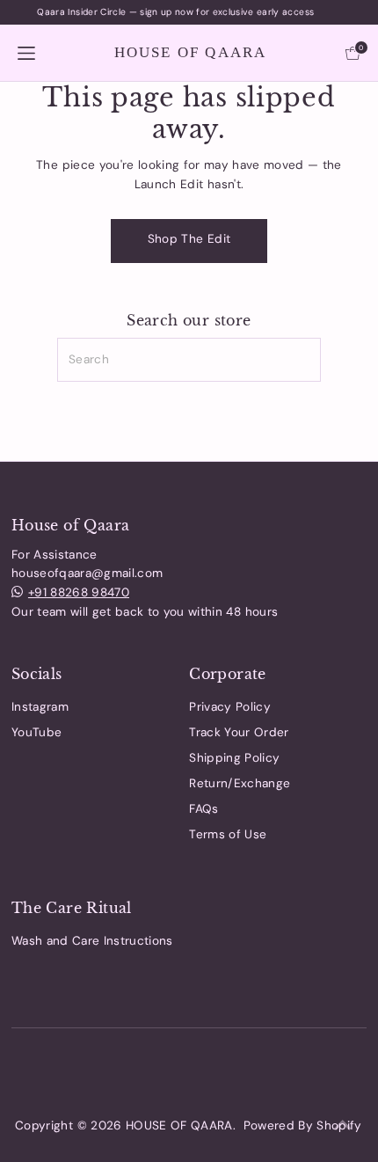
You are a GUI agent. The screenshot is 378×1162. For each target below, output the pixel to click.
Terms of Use (227, 834)
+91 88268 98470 (78, 592)
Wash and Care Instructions (92, 940)
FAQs (203, 808)
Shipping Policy (234, 757)
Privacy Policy (230, 706)
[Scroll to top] (342, 1126)
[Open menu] (26, 52)
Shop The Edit (189, 238)
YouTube (36, 732)
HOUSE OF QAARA (190, 52)
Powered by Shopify (303, 1125)
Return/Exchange (239, 783)
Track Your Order (238, 732)
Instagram (40, 706)
